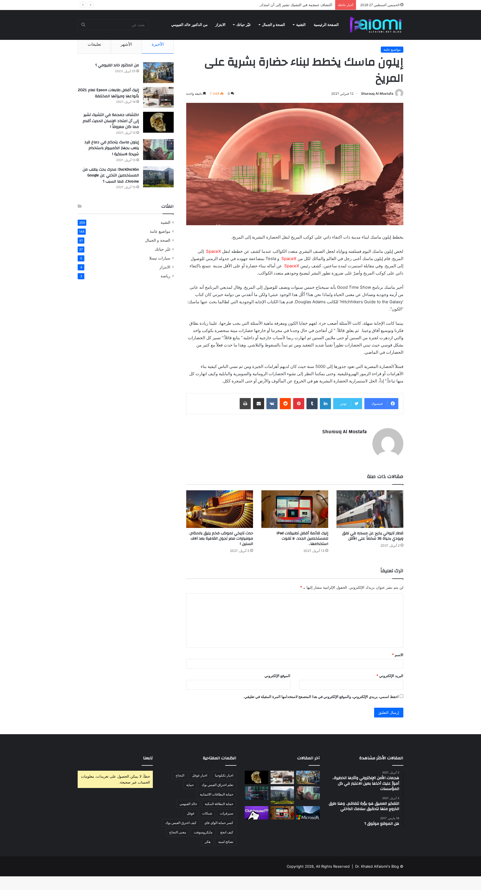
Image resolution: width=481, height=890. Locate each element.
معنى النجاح (177, 832)
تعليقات (94, 44)
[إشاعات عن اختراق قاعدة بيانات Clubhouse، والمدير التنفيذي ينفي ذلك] (256, 812)
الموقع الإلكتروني (277, 675)
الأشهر (126, 44)
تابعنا (148, 758)
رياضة (165, 276)
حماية (190, 785)
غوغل (190, 813)
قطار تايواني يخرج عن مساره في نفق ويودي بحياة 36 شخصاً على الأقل (372, 536)
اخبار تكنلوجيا (224, 775)
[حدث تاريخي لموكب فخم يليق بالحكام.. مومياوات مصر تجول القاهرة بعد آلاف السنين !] (219, 509)
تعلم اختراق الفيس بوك (217, 785)
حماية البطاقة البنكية (219, 804)
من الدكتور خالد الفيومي (189, 25)
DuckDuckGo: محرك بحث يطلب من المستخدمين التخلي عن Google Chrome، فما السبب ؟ (111, 175)
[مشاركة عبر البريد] (258, 403)
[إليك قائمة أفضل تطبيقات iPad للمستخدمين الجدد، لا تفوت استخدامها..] (294, 509)
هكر (207, 842)
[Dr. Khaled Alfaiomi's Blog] (375, 24)
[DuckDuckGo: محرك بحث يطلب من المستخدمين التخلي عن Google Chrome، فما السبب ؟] (158, 176)
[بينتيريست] (298, 403)
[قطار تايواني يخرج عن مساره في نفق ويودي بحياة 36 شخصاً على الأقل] (370, 509)
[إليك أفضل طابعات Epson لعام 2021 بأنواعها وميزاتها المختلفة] (158, 97)
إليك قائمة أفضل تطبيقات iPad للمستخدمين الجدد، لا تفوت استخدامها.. (302, 538)
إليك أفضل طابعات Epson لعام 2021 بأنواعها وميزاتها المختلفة (108, 93)
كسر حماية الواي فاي (218, 823)
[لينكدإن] (325, 403)
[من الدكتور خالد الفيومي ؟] (158, 72)
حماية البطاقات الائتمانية (216, 794)
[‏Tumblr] (312, 403)
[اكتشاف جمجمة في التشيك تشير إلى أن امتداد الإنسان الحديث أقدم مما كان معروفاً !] (158, 122)
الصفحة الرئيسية (326, 25)
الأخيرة (158, 44)
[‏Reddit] (285, 403)
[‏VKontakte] (272, 403)
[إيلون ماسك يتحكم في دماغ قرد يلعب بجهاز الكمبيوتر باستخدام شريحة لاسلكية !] (158, 149)
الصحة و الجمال (273, 25)
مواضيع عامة (392, 49)
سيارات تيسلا (159, 258)
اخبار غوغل (199, 775)
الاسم (397, 655)
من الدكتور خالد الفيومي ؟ (117, 65)
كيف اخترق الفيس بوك (181, 823)
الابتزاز (220, 25)
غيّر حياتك (243, 25)
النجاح (180, 775)
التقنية (301, 25)
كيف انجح (226, 832)
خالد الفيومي (188, 804)
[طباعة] (245, 403)
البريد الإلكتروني (389, 675)
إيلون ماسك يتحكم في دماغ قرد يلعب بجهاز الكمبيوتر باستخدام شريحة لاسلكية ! (111, 148)
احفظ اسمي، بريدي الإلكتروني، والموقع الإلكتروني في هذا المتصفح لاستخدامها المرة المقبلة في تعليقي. (321, 696)
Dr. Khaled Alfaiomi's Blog (377, 866)
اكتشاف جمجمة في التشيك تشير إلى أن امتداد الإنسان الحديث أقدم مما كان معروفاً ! (266, 5)
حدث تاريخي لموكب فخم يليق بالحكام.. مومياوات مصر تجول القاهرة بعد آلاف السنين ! (221, 538)
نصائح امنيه (225, 842)
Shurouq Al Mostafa (377, 93)
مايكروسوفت (203, 832)
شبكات (207, 813)
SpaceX (213, 251)
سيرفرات (226, 813)
